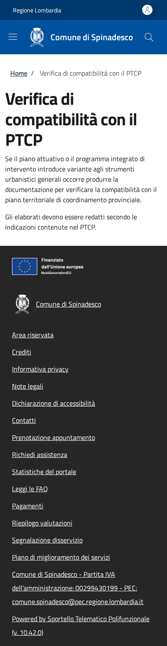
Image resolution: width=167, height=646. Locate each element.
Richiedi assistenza (39, 454)
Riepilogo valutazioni (42, 523)
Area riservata (33, 335)
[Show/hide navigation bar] (13, 36)
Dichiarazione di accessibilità (53, 403)
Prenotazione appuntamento (53, 437)
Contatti (24, 420)
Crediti (21, 352)
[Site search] (149, 37)
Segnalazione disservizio (47, 540)
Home (18, 73)
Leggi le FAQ (30, 489)
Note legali (27, 386)
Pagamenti (27, 506)
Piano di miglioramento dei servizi (61, 557)
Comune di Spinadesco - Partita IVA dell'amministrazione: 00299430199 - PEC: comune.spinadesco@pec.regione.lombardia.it (77, 588)
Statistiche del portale (44, 471)
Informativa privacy (40, 369)
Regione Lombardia (37, 10)
